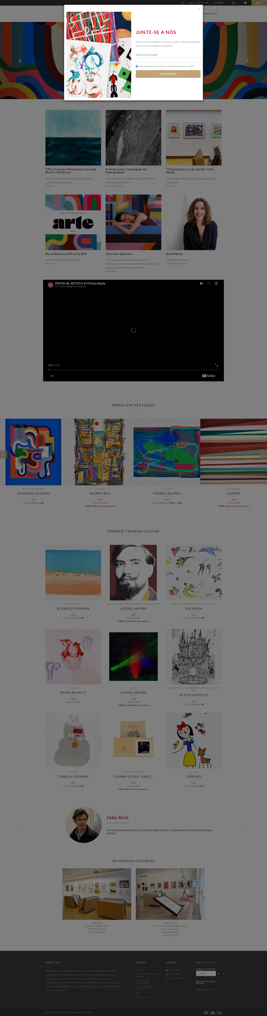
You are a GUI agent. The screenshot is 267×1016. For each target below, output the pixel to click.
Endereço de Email (147, 54)
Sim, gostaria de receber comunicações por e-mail (166, 66)
